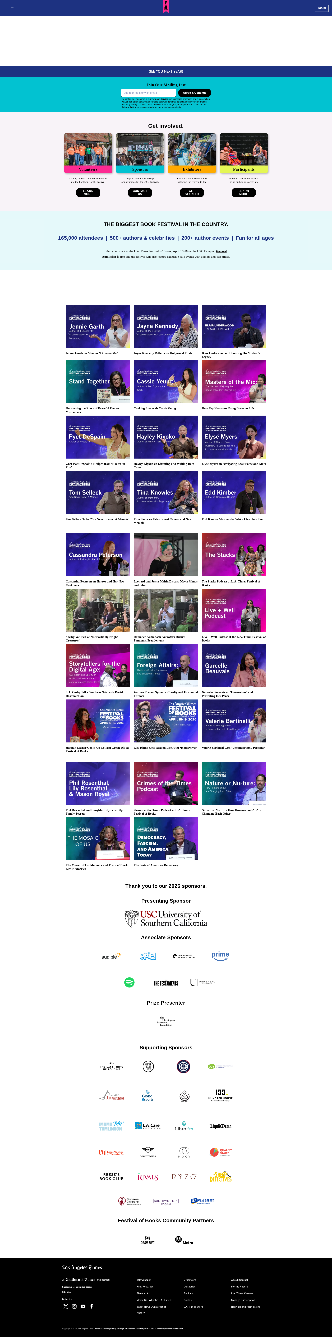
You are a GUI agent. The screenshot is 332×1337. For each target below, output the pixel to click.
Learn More (88, 192)
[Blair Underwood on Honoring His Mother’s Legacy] (234, 326)
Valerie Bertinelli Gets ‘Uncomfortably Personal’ (233, 747)
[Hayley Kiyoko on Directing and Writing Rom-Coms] (166, 437)
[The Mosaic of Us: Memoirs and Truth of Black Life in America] (98, 838)
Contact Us (140, 192)
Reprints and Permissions (245, 1307)
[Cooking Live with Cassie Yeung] (166, 381)
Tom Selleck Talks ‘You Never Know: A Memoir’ (97, 519)
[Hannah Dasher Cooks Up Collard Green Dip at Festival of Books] (98, 720)
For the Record (239, 1287)
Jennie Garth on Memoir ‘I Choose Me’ (92, 353)
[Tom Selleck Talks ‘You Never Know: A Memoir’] (98, 492)
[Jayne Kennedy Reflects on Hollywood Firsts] (166, 326)
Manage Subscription (243, 1300)
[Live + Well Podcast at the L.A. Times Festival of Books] (234, 610)
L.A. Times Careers (242, 1293)
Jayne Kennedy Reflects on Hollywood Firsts (163, 353)
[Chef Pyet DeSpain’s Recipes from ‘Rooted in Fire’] (98, 437)
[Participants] (244, 149)
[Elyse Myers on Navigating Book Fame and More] (234, 437)
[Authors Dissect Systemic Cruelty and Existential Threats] (166, 665)
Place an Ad (143, 1293)
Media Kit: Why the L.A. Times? (154, 1300)
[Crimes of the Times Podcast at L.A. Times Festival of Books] (166, 783)
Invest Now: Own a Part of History (151, 1310)
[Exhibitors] (192, 149)
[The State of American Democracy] (166, 838)
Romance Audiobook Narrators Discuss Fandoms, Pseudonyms (159, 638)
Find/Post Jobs (145, 1287)
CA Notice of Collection (133, 1329)
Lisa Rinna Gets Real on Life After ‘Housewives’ (165, 747)
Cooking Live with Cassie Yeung (155, 408)
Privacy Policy (129, 107)
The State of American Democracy (156, 865)
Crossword (190, 1280)
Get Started (192, 192)
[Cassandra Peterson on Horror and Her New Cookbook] (98, 554)
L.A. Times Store (193, 1307)
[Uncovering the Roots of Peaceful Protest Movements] (98, 381)
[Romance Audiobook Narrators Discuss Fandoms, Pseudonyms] (166, 610)
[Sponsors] (140, 149)
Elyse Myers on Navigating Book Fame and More (234, 463)
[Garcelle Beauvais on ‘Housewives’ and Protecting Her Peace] (234, 665)
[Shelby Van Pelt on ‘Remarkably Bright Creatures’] (98, 610)
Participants (244, 169)
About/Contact (239, 1280)
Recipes (188, 1293)
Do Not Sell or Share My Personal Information (163, 1329)
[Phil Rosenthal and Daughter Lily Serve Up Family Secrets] (98, 783)
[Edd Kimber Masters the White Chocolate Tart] (234, 492)
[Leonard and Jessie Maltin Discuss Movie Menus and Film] (166, 554)
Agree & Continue (194, 92)
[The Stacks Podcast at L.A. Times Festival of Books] (234, 554)
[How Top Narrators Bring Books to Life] (234, 381)
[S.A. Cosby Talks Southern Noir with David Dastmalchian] (98, 665)
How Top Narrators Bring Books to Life (228, 408)
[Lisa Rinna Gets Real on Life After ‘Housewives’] (166, 720)
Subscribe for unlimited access (77, 1287)
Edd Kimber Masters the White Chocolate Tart (232, 519)
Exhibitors (192, 169)
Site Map (66, 1292)
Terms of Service (159, 99)
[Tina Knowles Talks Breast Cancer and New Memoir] (166, 492)
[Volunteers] (88, 149)
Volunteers (88, 169)
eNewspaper (144, 1280)
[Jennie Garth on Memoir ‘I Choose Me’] (98, 326)
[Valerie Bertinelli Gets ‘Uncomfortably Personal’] (234, 720)
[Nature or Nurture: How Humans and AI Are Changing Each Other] (234, 783)
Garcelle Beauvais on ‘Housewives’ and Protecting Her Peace (227, 694)
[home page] (82, 1267)
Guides (188, 1300)
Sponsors (140, 169)
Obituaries (190, 1287)
